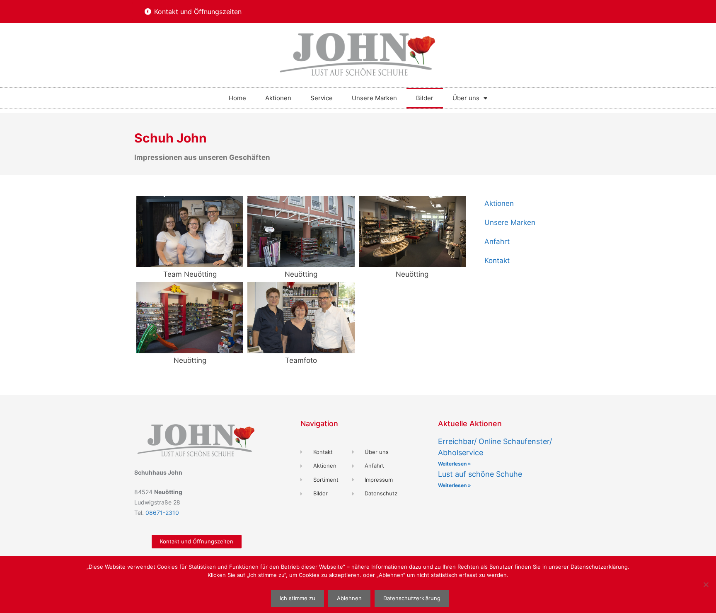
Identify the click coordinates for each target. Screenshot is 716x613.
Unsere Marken (374, 98)
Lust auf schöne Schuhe (480, 474)
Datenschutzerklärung (411, 598)
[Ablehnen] (705, 584)
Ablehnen (349, 598)
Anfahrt (497, 241)
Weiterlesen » (454, 464)
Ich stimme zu (297, 598)
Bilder (424, 98)
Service (321, 98)
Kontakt (497, 260)
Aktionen (278, 98)
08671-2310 (162, 512)
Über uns (465, 98)
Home (237, 98)
